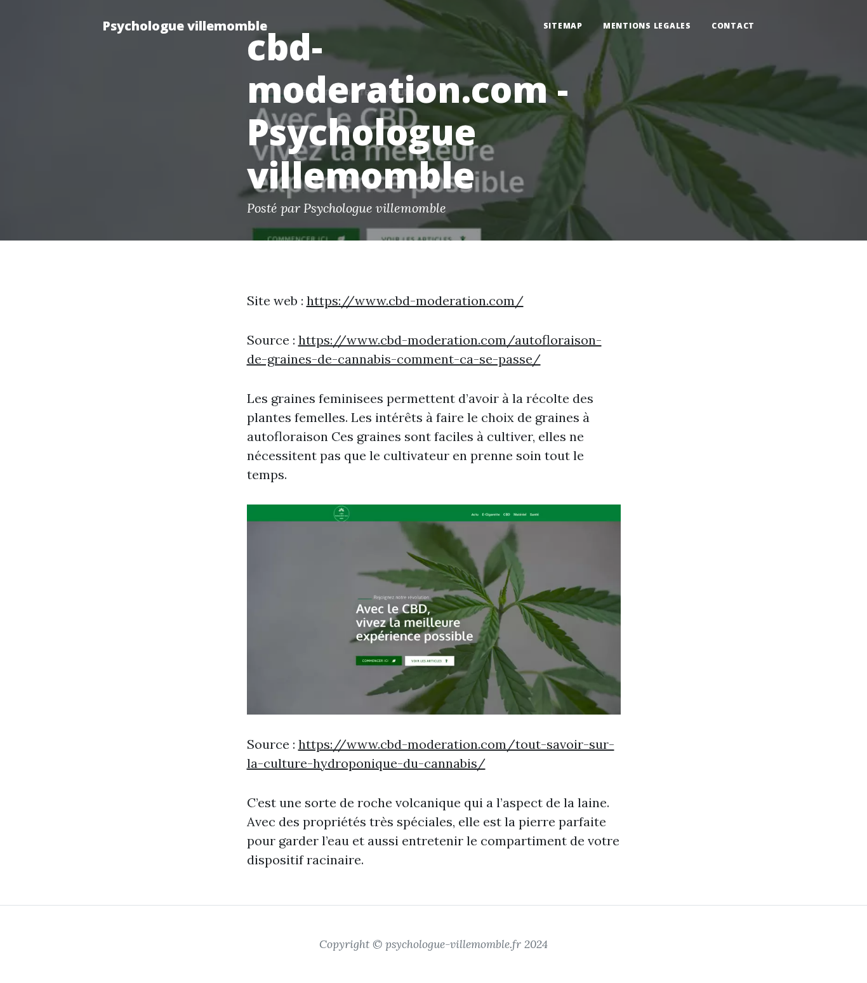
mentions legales (647, 25)
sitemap (563, 25)
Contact (733, 25)
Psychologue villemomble (184, 25)
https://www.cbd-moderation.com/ (415, 300)
